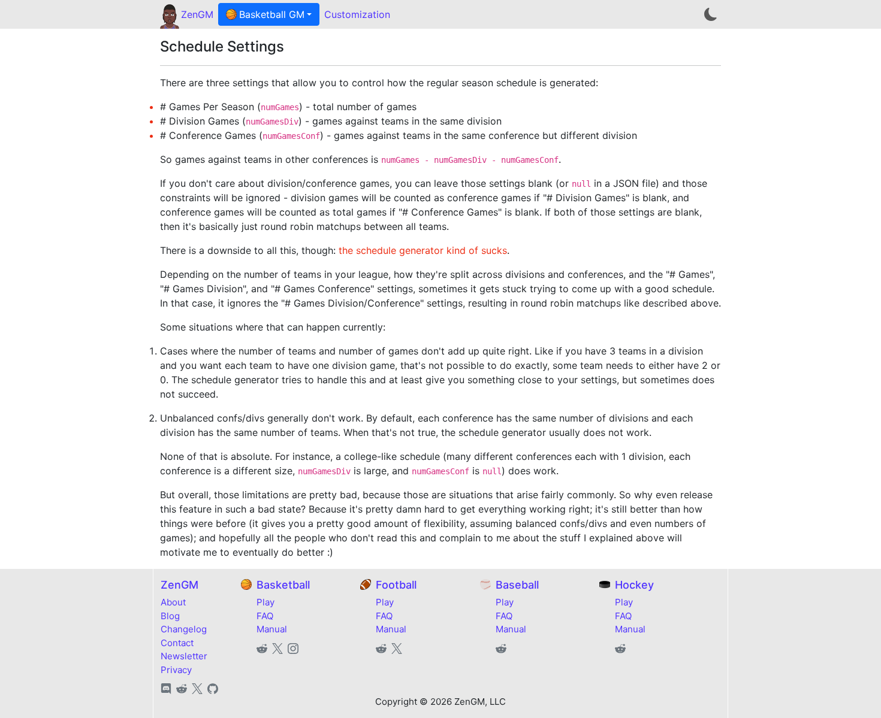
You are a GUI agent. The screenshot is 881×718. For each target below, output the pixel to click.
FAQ (265, 616)
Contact (177, 643)
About (173, 602)
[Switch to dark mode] (711, 14)
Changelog (184, 629)
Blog (170, 616)
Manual (272, 629)
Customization (357, 14)
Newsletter (184, 656)
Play (265, 602)
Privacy (176, 669)
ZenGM (197, 14)
